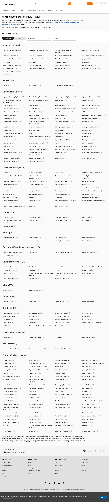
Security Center (5, 476)
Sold (20, 38)
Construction (57, 462)
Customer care (84, 462)
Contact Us (101, 451)
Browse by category (8, 10)
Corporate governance (7, 465)
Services (41, 10)
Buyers (30, 462)
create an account (67, 438)
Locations (59, 10)
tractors (68, 22)
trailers (51, 22)
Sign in (90, 3)
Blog (3, 473)
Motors (56, 473)
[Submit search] (69, 3)
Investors (4, 468)
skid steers (74, 22)
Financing (51, 10)
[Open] (74, 38)
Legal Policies (43, 486)
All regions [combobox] (31, 38)
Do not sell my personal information (58, 486)
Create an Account (100, 3)
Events (55, 36)
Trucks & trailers (58, 468)
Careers (4, 470)
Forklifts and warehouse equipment (62, 476)
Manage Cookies (80, 496)
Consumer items (58, 465)
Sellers (30, 465)
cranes (63, 22)
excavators (57, 22)
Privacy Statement (33, 486)
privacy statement (7, 498)
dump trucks (12, 24)
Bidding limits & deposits (34, 470)
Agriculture (57, 470)
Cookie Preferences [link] (74, 486)
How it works (31, 10)
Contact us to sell (85, 468)
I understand (103, 497)
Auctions (20, 10)
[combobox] (62, 38)
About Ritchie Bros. (6, 462)
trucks (46, 22)
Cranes (56, 479)
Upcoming (8, 38)
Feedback (83, 470)
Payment (30, 473)
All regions (30, 36)
